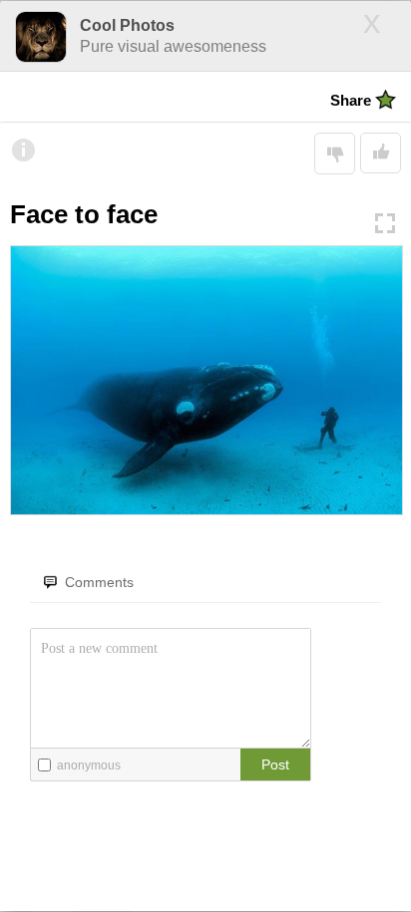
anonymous (89, 765)
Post (275, 764)
